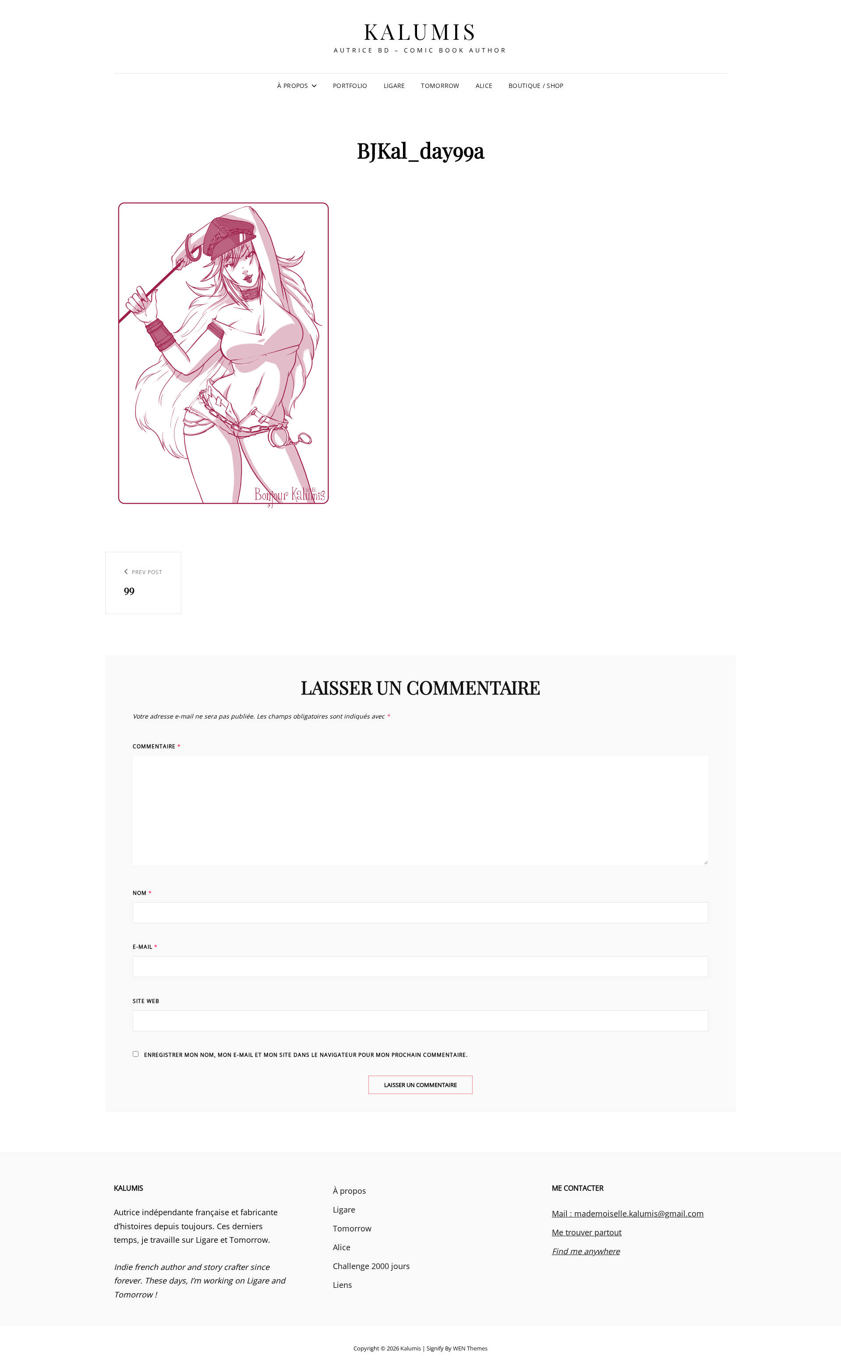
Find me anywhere (586, 1251)
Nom (142, 893)
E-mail (145, 946)
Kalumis (421, 31)
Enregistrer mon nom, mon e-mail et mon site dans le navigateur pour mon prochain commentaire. (306, 1055)
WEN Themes (470, 1348)
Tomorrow (440, 85)
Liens (342, 1285)
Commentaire (157, 746)
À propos (292, 85)
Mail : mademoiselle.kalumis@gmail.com (628, 1213)
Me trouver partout (587, 1232)
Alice (484, 85)
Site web (146, 1001)
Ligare (394, 85)
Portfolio (350, 85)
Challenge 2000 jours (371, 1266)
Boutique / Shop (536, 85)
